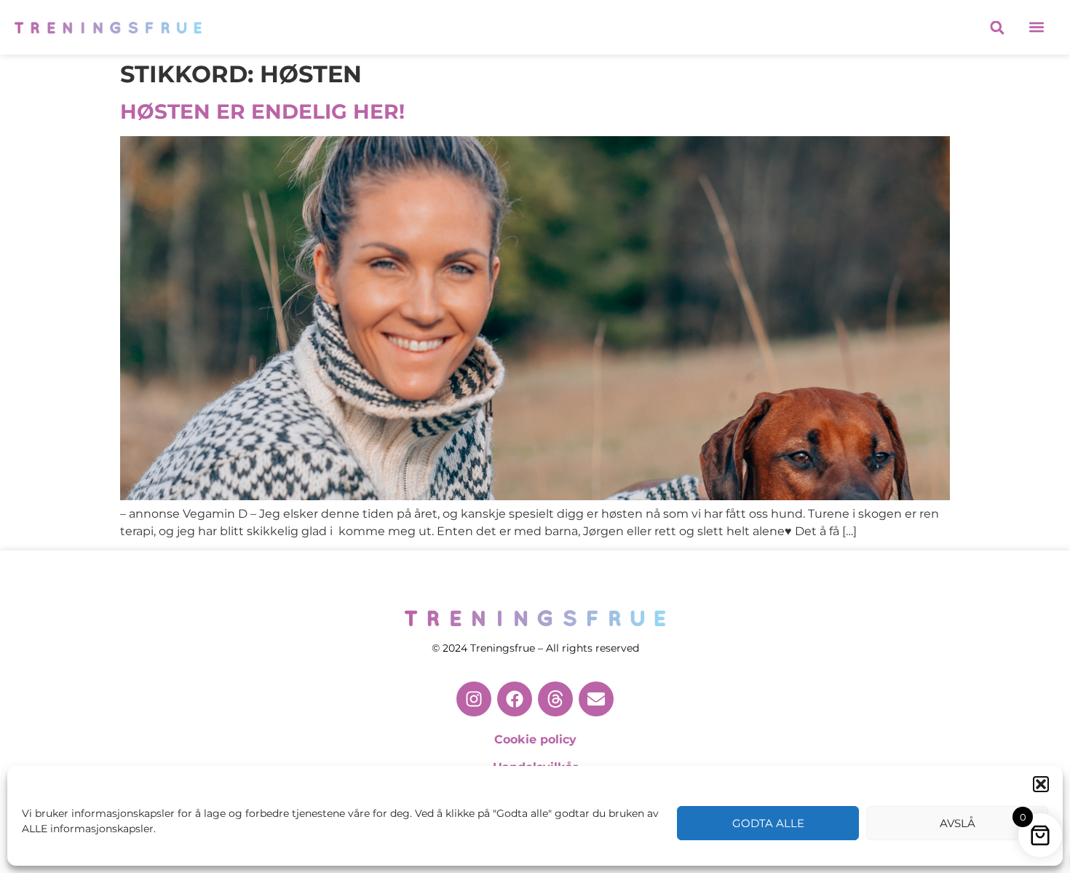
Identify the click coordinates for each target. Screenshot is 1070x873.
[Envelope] (596, 699)
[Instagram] (473, 699)
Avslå (957, 823)
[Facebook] (514, 699)
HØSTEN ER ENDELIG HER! (262, 111)
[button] (1041, 784)
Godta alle (768, 823)
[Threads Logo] (555, 699)
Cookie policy (535, 739)
